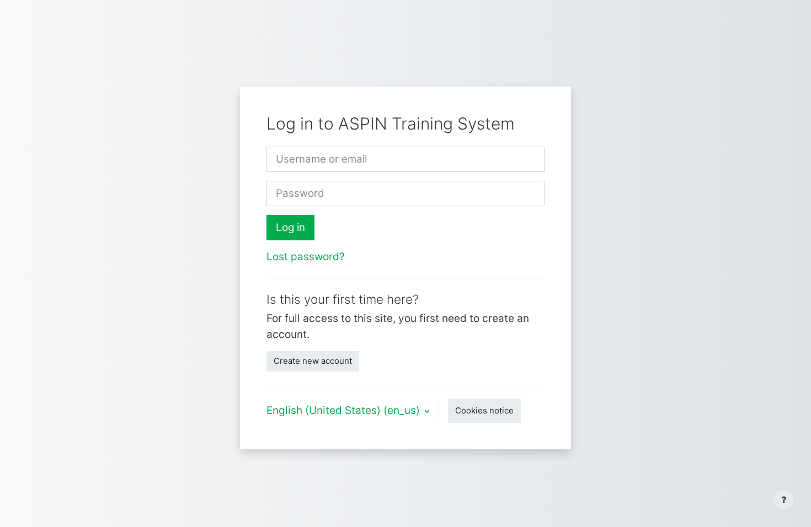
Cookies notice (484, 410)
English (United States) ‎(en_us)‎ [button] (344, 410)
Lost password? (305, 256)
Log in (290, 227)
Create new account (313, 361)
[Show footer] (783, 499)
